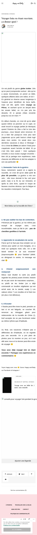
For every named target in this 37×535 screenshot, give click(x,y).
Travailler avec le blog (23, 505)
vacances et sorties (21, 381)
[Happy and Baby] (18, 3)
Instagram (15, 370)
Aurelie (12, 25)
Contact (26, 509)
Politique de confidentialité (20, 513)
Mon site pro (15, 509)
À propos (9, 505)
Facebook (7, 370)
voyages (12, 13)
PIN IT (19, 201)
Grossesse (5, 13)
